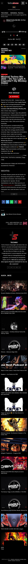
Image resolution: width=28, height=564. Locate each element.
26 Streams (23, 48)
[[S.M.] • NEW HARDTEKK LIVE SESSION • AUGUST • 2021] (25, 223)
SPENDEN (12, 559)
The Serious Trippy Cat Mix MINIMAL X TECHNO (13, 492)
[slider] (12, 32)
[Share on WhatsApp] (11, 202)
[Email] (20, 267)
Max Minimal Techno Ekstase (13, 214)
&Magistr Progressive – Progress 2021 (11, 453)
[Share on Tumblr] (15, 202)
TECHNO (4, 13)
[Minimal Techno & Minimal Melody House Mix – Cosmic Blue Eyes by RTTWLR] (3, 68)
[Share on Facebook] (3, 202)
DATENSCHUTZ (17, 559)
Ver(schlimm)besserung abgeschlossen (14, 9)
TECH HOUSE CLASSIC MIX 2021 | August (12, 529)
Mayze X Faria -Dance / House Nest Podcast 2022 (14, 370)
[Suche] (26, 3)
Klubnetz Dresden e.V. (8, 185)
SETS (25, 559)
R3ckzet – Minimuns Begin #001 (9, 352)
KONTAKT (9, 560)
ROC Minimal (14, 93)
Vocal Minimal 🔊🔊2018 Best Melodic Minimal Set (14, 510)
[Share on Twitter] (7, 202)
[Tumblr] (14, 267)
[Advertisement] (14, 549)
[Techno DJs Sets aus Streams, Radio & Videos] (13, 3)
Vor (26, 219)
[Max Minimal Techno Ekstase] (3, 214)
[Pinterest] (17, 267)
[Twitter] (11, 267)
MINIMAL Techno (16, 13)
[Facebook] (8, 267)
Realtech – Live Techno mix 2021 (9, 374)
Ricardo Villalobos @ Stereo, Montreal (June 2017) (14, 293)
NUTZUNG (22, 559)
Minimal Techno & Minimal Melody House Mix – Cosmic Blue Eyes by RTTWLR (16, 67)
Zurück (2, 210)
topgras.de (13, 560)
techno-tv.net (18, 560)
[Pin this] (19, 202)
